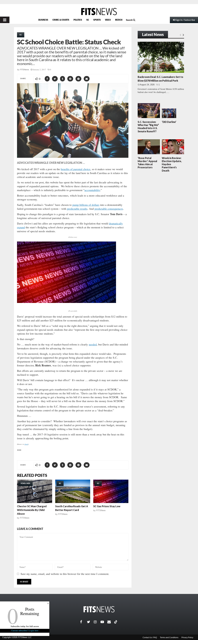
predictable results (77, 208)
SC (87, 19)
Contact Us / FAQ (150, 637)
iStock (26, 444)
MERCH (118, 19)
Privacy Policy (187, 637)
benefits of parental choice (75, 169)
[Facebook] (83, 621)
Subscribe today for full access (25, 626)
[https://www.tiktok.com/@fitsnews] (116, 621)
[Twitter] (90, 621)
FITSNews (24, 69)
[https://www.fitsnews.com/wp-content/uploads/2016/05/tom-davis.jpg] (66, 305)
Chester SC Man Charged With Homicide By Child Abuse (32, 510)
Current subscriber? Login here (24, 630)
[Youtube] (104, 621)
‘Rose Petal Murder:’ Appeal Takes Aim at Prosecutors (147, 163)
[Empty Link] (180, 34)
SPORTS (97, 19)
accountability (92, 190)
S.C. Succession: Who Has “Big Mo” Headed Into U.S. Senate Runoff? (148, 126)
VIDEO (108, 19)
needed (93, 344)
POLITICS (77, 19)
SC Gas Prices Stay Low (106, 506)
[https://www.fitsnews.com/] (99, 11)
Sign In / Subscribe (185, 19)
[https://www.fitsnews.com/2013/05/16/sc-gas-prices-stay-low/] (110, 491)
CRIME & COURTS (60, 19)
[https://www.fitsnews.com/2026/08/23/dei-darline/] (169, 113)
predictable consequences (109, 208)
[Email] (110, 621)
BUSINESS (43, 19)
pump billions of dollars (85, 205)
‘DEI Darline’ (169, 121)
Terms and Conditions (169, 637)
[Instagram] (97, 621)
